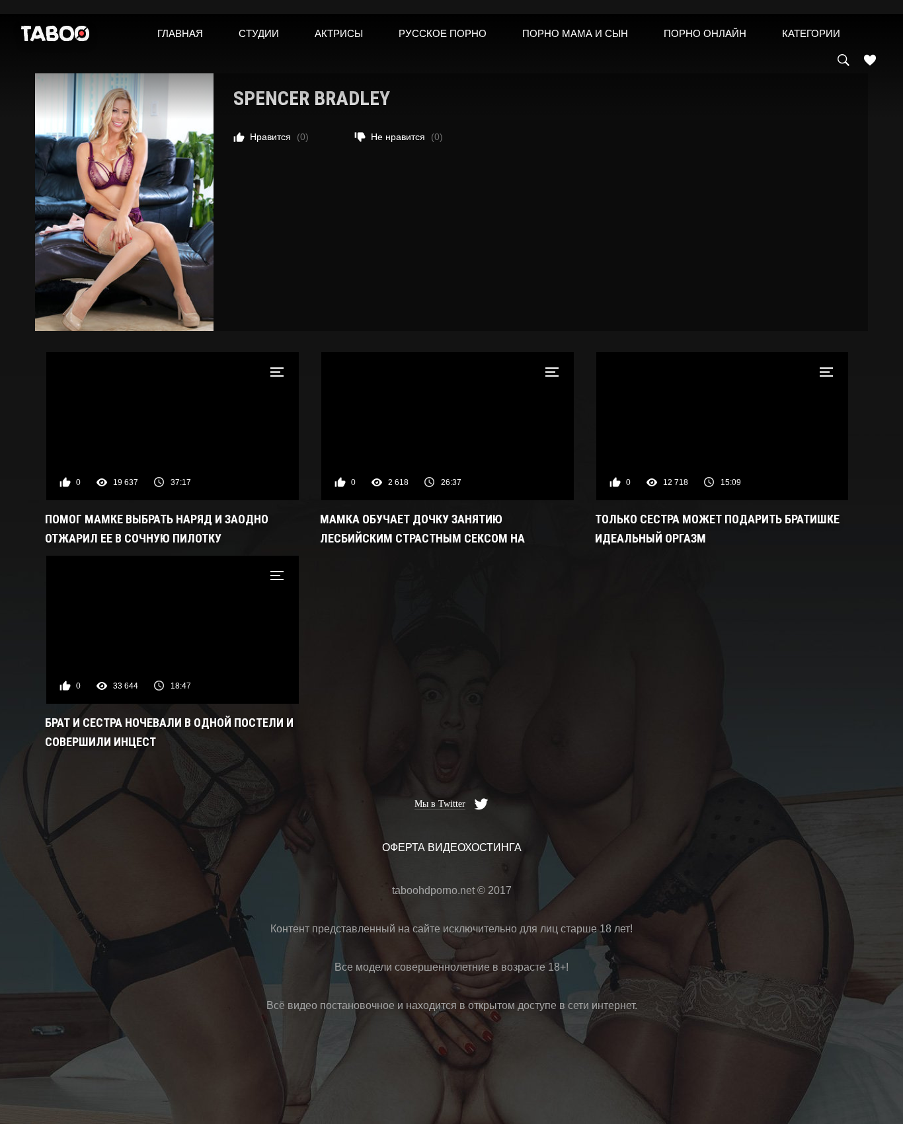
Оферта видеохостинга (452, 847)
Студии (259, 33)
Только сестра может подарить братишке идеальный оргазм (717, 528)
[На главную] (55, 36)
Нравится (279, 136)
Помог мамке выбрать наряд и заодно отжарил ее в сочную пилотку (156, 528)
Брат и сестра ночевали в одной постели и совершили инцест (169, 732)
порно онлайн (705, 33)
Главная (180, 33)
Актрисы (339, 33)
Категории (811, 33)
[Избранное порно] (870, 60)
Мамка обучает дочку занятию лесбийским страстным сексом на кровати (422, 530)
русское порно (443, 33)
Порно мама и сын (575, 33)
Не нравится (407, 136)
